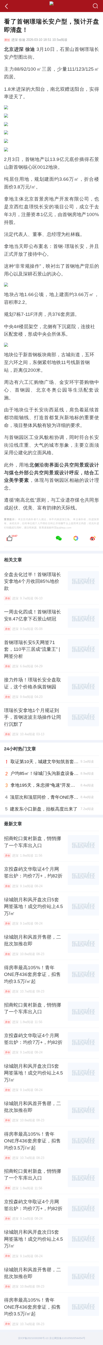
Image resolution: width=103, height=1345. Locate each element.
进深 (14, 40)
